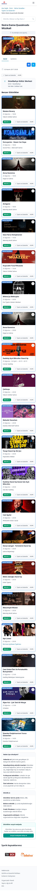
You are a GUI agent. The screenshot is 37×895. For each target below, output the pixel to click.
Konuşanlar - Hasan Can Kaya (14, 142)
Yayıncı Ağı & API (7, 883)
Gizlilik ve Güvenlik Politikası (11, 873)
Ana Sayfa (5, 8)
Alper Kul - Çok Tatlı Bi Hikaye (14, 702)
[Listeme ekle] (32, 38)
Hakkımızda (5, 870)
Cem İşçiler (7, 515)
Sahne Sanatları (19, 8)
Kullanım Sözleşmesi (8, 876)
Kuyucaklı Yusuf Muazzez (13, 266)
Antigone (6, 204)
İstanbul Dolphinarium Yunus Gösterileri (15, 734)
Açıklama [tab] (13, 59)
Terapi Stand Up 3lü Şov (12, 451)
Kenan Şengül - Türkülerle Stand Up (17, 546)
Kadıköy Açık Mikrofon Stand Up (15, 358)
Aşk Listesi (7, 638)
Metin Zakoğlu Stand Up (12, 577)
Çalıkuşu (6, 389)
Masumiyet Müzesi (10, 608)
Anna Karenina (9, 173)
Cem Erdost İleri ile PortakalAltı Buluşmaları (15, 670)
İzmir (11, 8)
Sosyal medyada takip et (18, 835)
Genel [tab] (5, 59)
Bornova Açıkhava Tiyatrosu (12, 644)
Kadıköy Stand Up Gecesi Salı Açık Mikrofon (16, 483)
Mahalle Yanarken (10, 420)
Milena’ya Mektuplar (11, 296)
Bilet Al (6, 122)
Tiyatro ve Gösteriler (8, 11)
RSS (3, 886)
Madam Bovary (9, 111)
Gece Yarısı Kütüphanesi (12, 235)
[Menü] (33, 3)
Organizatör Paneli (8, 880)
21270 (19, 75)
